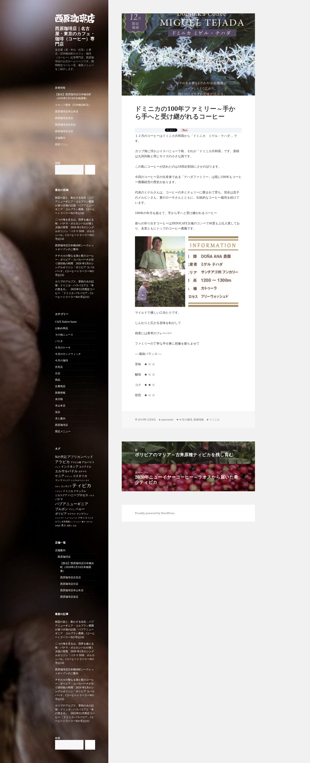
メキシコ (82, 517)
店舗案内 (60, 138)
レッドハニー (75, 522)
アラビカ (62, 461)
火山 (74, 525)
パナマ (59, 499)
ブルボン (61, 509)
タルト (57, 486)
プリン (72, 509)
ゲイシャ (68, 476)
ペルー (80, 509)
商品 (57, 380)
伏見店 (59, 367)
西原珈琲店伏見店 (65, 124)
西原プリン (61, 144)
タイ (87, 480)
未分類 (59, 399)
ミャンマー (59, 518)
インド (57, 467)
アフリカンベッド (80, 457)
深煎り (69, 525)
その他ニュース (64, 334)
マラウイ (71, 513)
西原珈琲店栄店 (64, 118)
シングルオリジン (78, 480)
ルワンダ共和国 (62, 521)
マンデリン (82, 513)
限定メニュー (63, 431)
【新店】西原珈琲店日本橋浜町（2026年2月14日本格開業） (73, 96)
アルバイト (88, 462)
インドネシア (69, 466)
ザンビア (66, 480)
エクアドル (85, 466)
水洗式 (57, 525)
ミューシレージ (71, 518)
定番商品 (60, 386)
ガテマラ (82, 471)
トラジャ (58, 491)
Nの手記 (61, 457)
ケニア (59, 476)
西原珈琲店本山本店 (66, 111)
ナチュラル (80, 491)
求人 (63, 525)
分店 (57, 373)
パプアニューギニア (71, 503)
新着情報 (60, 87)
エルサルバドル (66, 471)
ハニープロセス (78, 495)
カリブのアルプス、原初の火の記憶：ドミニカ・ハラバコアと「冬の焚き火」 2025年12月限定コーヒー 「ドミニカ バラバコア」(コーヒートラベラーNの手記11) (75, 289)
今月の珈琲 (61, 360)
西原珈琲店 (61, 425)
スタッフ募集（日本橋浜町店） (73, 105)
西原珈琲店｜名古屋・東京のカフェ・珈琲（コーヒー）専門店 (75, 36)
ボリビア (61, 513)
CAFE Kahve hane (66, 321)
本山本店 (60, 405)
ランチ (90, 518)
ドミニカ (68, 491)
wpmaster (167, 419)
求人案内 (60, 418)
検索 (57, 163)
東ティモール (87, 522)
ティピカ (82, 485)
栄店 (57, 412)
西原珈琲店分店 (64, 131)
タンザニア (66, 486)
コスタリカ (80, 476)
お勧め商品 (61, 328)
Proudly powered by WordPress (155, 513)
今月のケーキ (63, 347)
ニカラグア (61, 495)
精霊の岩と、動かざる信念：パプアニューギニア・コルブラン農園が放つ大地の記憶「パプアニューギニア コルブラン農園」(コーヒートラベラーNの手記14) (75, 205)
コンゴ (58, 480)
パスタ (59, 341)
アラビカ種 (76, 462)
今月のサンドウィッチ (68, 354)
